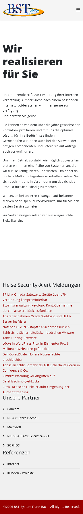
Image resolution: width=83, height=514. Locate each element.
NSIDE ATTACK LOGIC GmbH (27, 436)
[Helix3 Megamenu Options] (78, 9)
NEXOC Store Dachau (22, 418)
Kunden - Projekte (20, 473)
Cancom (12, 409)
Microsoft (13, 427)
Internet (12, 464)
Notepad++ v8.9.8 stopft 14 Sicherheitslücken (36, 327)
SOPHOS (13, 445)
